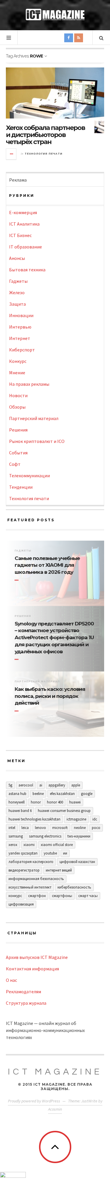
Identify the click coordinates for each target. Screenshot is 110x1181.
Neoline (80, 827)
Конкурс (17, 361)
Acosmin (55, 1109)
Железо (17, 292)
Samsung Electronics (45, 836)
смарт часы (88, 895)
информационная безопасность (36, 878)
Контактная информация (32, 969)
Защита (17, 304)
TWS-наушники (78, 836)
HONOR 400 (55, 802)
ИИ (65, 853)
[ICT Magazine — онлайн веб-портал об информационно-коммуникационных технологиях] (55, 14)
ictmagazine (76, 819)
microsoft (60, 827)
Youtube (50, 853)
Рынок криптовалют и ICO (37, 441)
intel (12, 827)
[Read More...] (11, 154)
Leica (25, 827)
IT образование (25, 247)
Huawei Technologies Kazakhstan (34, 819)
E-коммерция (23, 212)
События (18, 453)
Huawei (75, 802)
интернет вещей (59, 870)
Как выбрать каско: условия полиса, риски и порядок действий (50, 696)
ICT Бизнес (20, 235)
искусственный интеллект (30, 887)
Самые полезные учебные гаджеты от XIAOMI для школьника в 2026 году (47, 565)
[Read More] (18, 580)
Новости (18, 395)
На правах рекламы (29, 384)
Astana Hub (17, 793)
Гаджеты (18, 281)
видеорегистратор (24, 870)
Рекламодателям (23, 991)
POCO (96, 827)
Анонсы (17, 258)
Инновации (21, 315)
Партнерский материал (33, 418)
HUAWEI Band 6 (20, 810)
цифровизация (21, 904)
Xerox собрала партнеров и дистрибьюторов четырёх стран (45, 135)
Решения (18, 430)
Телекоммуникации (29, 475)
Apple (75, 785)
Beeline (38, 793)
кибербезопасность (74, 887)
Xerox (13, 844)
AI (40, 785)
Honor (36, 802)
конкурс (15, 895)
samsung (16, 836)
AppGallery (56, 785)
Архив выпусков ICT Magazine (37, 957)
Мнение (17, 372)
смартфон (37, 895)
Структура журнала (26, 1003)
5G (10, 785)
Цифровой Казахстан (77, 861)
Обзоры (17, 407)
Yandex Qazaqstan (23, 853)
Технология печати (43, 153)
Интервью (20, 327)
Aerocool (25, 785)
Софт (15, 464)
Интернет (19, 338)
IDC (94, 819)
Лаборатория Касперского (31, 861)
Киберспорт (22, 350)
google (86, 793)
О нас (11, 980)
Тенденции (21, 487)
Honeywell (17, 802)
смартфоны (62, 895)
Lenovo (40, 827)
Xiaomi (29, 844)
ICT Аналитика (24, 224)
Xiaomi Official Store (57, 844)
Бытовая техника (27, 270)
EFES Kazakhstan (62, 793)
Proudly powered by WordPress (34, 1101)
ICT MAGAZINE (55, 1071)
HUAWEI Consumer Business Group (64, 810)
